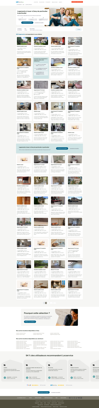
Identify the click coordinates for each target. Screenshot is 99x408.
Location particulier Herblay (55, 343)
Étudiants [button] (48, 2)
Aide (56, 397)
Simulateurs (54, 2)
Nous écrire (63, 397)
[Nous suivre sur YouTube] (79, 398)
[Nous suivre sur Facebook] (70, 398)
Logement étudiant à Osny (55, 334)
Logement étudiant (61, 402)
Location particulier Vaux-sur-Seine (56, 341)
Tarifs (30, 397)
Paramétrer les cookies (63, 406)
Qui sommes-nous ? (21, 397)
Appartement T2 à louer (56, 185)
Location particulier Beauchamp (73, 346)
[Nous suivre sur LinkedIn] (81, 398)
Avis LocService (46, 404)
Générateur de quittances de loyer (55, 404)
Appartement (37, 402)
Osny (23, 4)
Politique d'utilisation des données (46, 406)
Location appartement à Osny (38, 333)
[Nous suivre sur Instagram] (74, 398)
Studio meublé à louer (22, 46)
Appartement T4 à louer (39, 90)
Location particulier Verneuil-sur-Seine (74, 347)
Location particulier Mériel (72, 344)
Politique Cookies (55, 406)
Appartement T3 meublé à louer (57, 249)
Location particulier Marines (72, 341)
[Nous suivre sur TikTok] (77, 398)
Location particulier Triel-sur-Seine (73, 342)
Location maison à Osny (37, 334)
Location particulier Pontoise (21, 341)
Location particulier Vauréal (21, 343)
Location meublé (54, 402)
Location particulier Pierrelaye (38, 348)
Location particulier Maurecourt (39, 342)
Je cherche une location (27, 22)
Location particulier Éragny (21, 347)
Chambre (48, 402)
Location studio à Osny (20, 334)
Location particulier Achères (72, 343)
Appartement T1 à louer (39, 164)
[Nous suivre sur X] (72, 398)
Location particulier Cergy (21, 342)
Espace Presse (38, 397)
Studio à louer (37, 111)
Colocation (41, 2)
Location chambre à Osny (21, 333)
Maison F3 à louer (55, 269)
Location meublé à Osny (54, 333)
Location (36, 2)
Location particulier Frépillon (55, 348)
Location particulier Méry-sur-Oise (39, 347)
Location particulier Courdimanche (22, 346)
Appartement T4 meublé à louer (57, 133)
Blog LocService (40, 404)
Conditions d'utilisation (35, 406)
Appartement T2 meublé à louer (74, 47)
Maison (41, 402)
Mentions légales (48, 397)
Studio (45, 402)
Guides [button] (60, 2)
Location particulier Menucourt (39, 343)
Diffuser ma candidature (30, 321)
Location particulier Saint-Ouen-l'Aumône (24, 344)
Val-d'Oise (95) (19, 4)
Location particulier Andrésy (55, 342)
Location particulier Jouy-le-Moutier (23, 348)
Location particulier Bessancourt (56, 344)
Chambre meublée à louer (40, 46)
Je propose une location (39, 22)
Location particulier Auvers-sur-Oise (40, 341)
